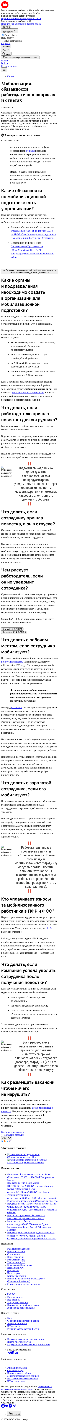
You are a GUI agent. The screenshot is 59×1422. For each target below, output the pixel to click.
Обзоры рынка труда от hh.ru (22, 1157)
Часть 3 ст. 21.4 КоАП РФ (14, 632)
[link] (6, 54)
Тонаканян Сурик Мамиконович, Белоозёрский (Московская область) (29, 1227)
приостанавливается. (12, 661)
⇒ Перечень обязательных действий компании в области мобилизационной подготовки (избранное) (29, 271)
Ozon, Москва (44, 1192)
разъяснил (16, 707)
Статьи (11, 76)
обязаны (30, 150)
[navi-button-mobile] (4, 69)
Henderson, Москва (43, 1186)
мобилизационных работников (28, 392)
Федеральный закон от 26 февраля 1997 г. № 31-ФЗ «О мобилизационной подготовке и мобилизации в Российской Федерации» (33, 234)
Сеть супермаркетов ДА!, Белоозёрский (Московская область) (32, 1210)
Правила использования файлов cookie (21, 24)
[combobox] (14, 1413)
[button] (4, 60)
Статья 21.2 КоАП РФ (12, 629)
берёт (49, 928)
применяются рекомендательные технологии (26, 1387)
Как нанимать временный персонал (25, 1162)
